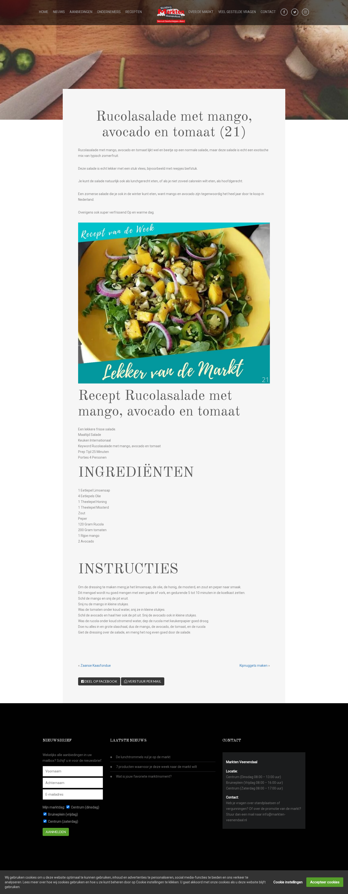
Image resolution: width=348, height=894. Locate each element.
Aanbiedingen (81, 12)
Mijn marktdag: (54, 807)
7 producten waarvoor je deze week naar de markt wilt (156, 767)
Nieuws (59, 12)
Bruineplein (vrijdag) (63, 814)
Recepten (133, 12)
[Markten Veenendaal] (171, 13)
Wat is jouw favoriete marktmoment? (144, 776)
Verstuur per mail (144, 681)
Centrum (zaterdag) (63, 821)
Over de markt (201, 12)
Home (43, 12)
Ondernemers (109, 12)
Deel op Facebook (100, 681)
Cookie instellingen (288, 882)
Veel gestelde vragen (237, 12)
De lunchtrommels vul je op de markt (143, 757)
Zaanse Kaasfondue (95, 665)
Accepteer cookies (324, 882)
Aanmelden (56, 832)
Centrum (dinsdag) (85, 807)
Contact (268, 12)
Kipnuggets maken (254, 665)
